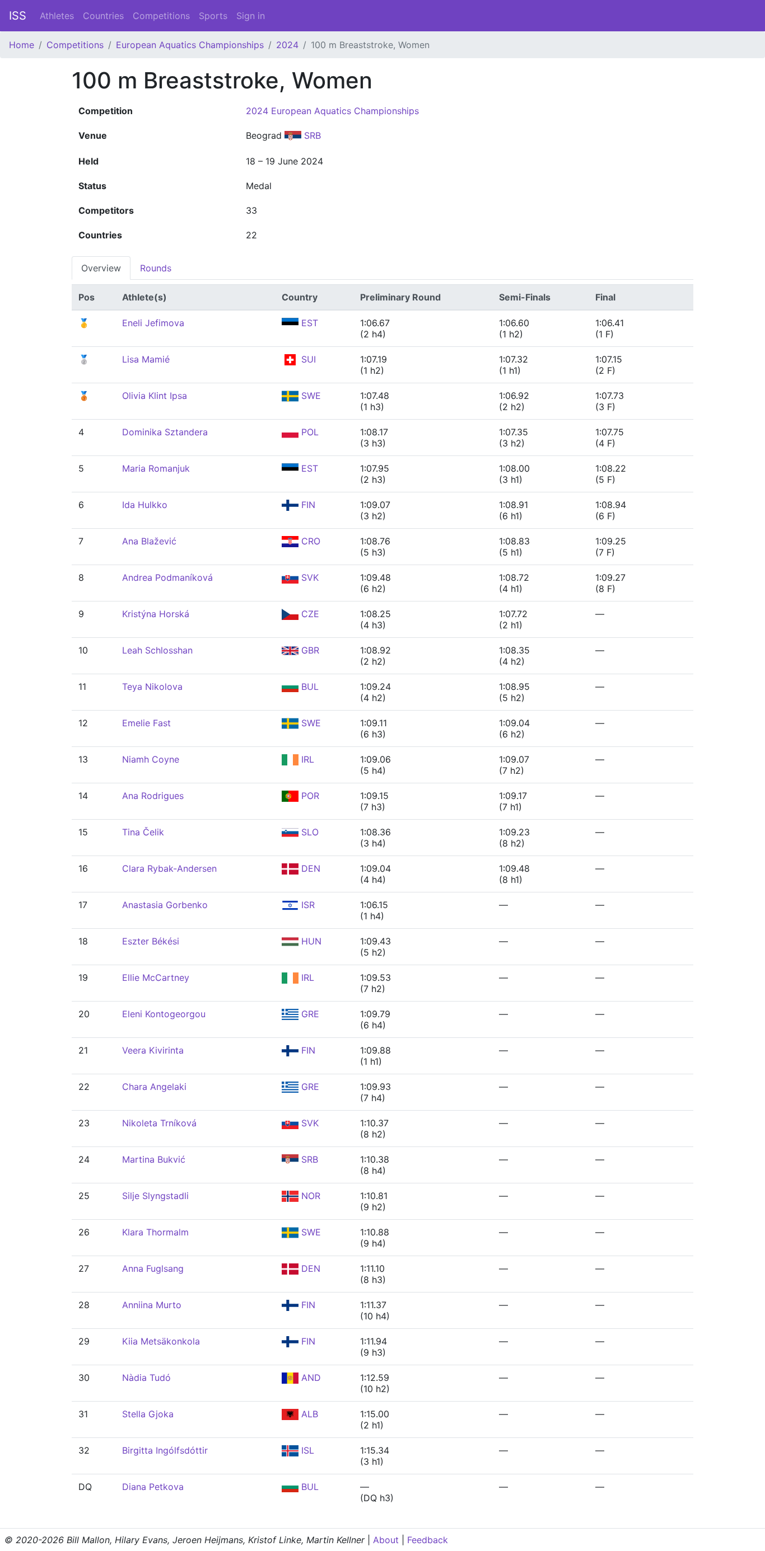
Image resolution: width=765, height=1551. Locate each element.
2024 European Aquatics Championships (332, 110)
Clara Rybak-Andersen (169, 868)
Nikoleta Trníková (159, 1123)
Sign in (250, 15)
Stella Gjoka (148, 1414)
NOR (309, 1195)
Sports (213, 15)
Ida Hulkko (144, 504)
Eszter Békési (150, 941)
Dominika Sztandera (165, 432)
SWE (309, 395)
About (386, 1539)
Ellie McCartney (155, 977)
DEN (309, 868)
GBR (308, 650)
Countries (103, 15)
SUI (307, 359)
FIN (306, 504)
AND (309, 1377)
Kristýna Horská (155, 613)
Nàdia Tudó (146, 1377)
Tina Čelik (143, 832)
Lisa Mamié (146, 359)
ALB (308, 1414)
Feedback (427, 1539)
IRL (306, 759)
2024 (287, 44)
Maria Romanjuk (156, 468)
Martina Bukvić (153, 1159)
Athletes (57, 15)
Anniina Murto (151, 1304)
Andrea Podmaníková (167, 577)
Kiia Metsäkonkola (161, 1341)
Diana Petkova (153, 1486)
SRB (311, 135)
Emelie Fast (146, 722)
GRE (308, 1013)
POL (308, 432)
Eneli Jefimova (153, 322)
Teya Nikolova (152, 686)
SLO (308, 832)
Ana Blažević (149, 541)
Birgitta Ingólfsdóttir (165, 1450)
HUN (309, 941)
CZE (308, 613)
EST (308, 322)
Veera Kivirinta (153, 1050)
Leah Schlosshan (157, 650)
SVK (308, 577)
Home (21, 44)
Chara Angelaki (154, 1086)
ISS (17, 15)
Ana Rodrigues (153, 795)
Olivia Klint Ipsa (154, 395)
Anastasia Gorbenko (165, 904)
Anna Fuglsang (153, 1268)
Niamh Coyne (150, 759)
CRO (309, 541)
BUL (308, 686)
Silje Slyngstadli (155, 1195)
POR (308, 795)
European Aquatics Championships (190, 44)
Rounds (155, 268)
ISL (306, 1450)
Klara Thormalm (155, 1232)
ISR (306, 904)
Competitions (161, 15)
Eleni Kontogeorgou (164, 1013)
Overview (101, 268)
